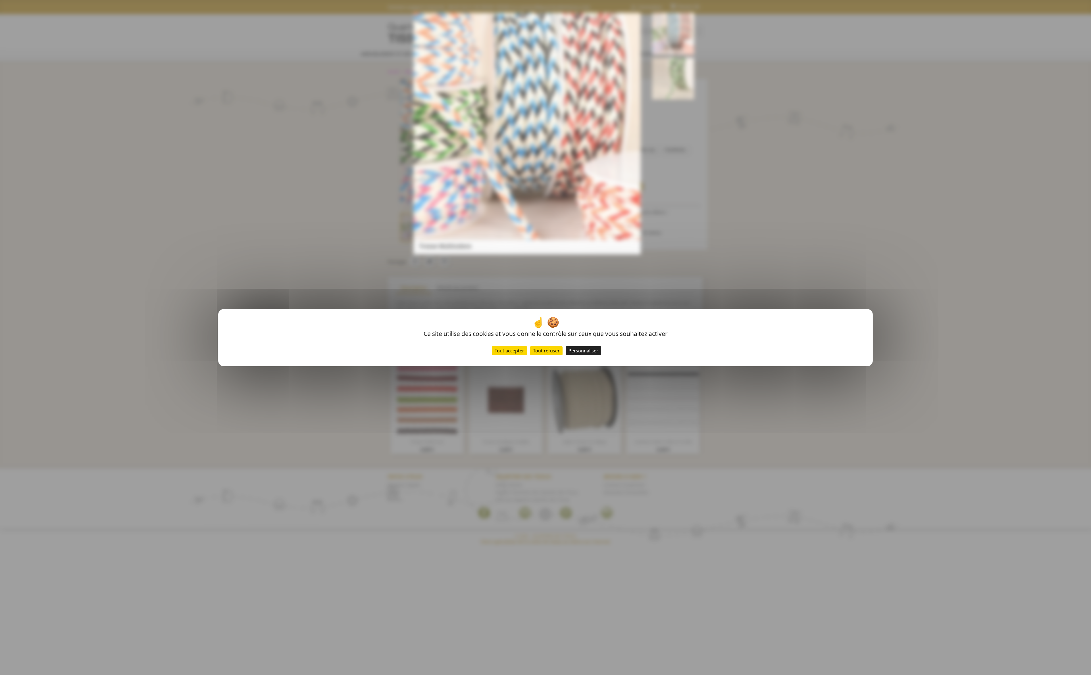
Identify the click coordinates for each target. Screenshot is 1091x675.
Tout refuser (546, 351)
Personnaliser (583, 351)
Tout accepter (509, 351)
